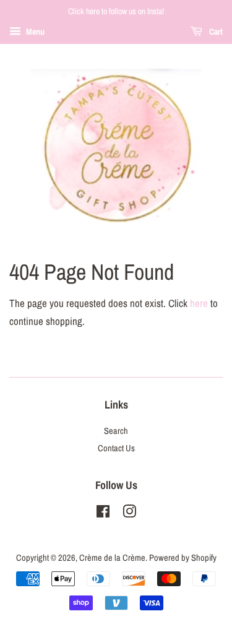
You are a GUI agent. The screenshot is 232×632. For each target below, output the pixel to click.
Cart (215, 31)
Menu (34, 31)
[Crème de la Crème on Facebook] (103, 514)
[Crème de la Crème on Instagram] (129, 514)
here (199, 303)
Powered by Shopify (183, 558)
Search (116, 431)
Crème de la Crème (112, 558)
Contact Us (116, 448)
